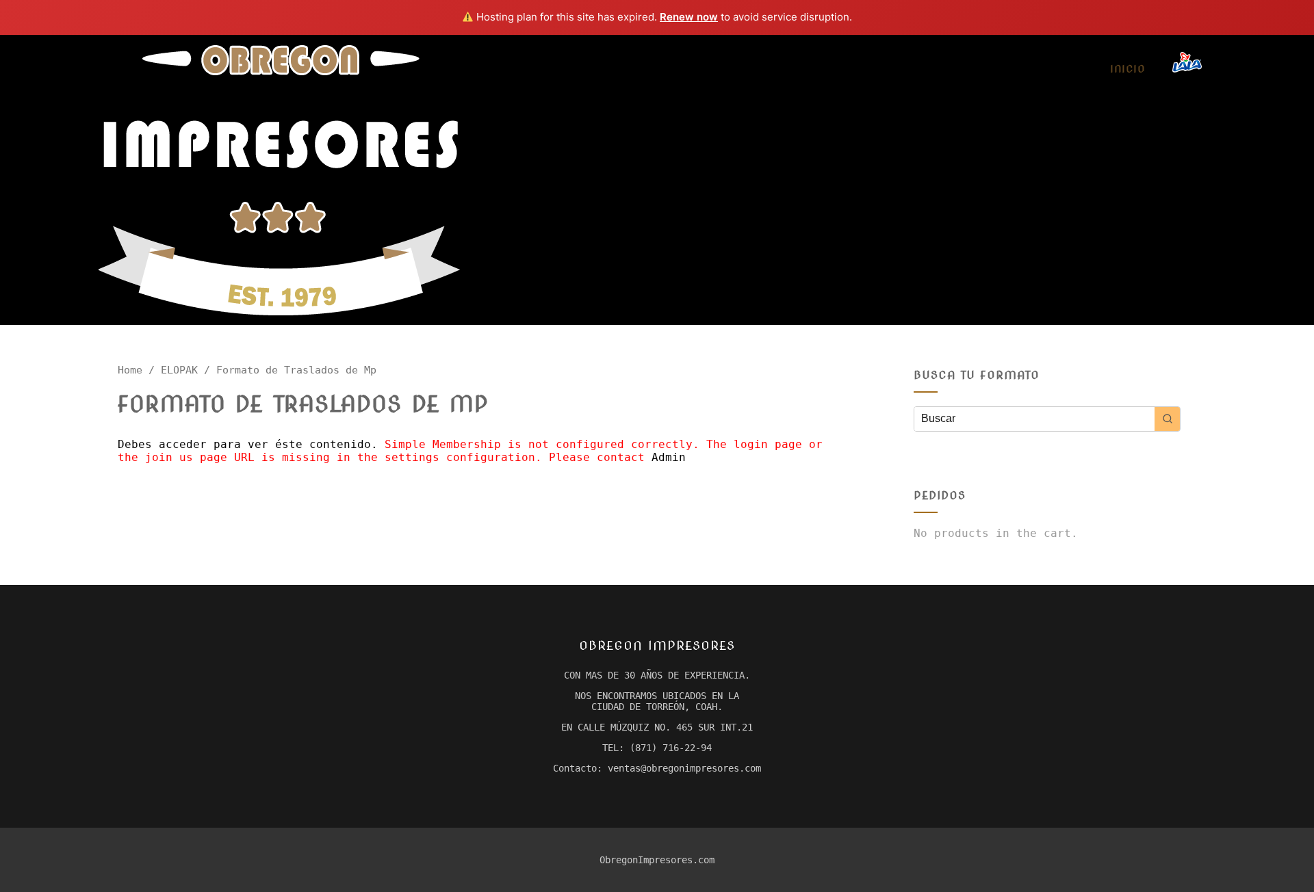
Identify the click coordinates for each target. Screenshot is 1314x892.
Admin (669, 457)
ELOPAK (179, 370)
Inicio (1127, 69)
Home (130, 370)
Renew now (689, 16)
